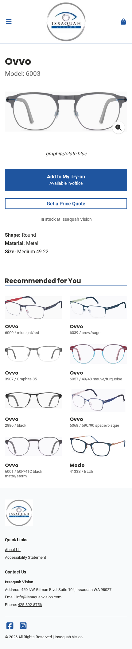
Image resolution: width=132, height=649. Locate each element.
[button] (8, 22)
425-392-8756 (30, 604)
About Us (13, 549)
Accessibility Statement (25, 557)
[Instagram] (23, 627)
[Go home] (66, 22)
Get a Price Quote (66, 204)
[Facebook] (10, 627)
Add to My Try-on (66, 180)
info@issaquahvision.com (38, 597)
